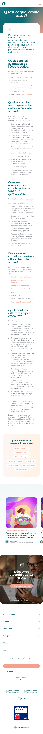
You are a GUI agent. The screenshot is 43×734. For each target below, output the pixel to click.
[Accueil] (6, 4)
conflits (20, 91)
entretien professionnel (22, 277)
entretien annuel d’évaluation (18, 281)
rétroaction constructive (23, 302)
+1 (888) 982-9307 (21, 679)
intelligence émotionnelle (20, 244)
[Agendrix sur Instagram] (24, 658)
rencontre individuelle (22, 289)
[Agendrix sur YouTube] (30, 658)
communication (26, 94)
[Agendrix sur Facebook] (12, 658)
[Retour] (10, 29)
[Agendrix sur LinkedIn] (18, 658)
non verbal (24, 135)
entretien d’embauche (22, 286)
